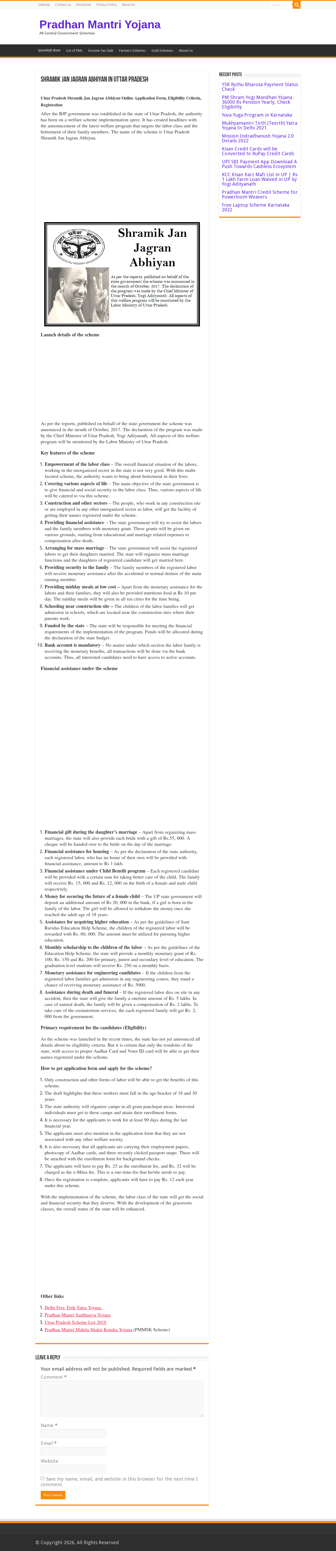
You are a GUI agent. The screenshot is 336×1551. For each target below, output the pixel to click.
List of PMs (74, 51)
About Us (128, 5)
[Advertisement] (122, 183)
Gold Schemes (162, 51)
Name (49, 1425)
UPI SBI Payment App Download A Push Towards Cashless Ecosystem (259, 164)
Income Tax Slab (100, 51)
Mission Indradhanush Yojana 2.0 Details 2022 (258, 138)
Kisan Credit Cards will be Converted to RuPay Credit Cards (258, 151)
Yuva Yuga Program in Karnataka (257, 115)
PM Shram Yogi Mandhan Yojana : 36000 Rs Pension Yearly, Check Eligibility (258, 102)
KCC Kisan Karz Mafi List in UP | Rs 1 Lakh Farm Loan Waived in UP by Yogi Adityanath (259, 179)
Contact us (63, 5)
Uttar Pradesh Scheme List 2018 (75, 1322)
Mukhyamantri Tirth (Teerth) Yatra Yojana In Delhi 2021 (259, 125)
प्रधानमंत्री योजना (49, 51)
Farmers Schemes (132, 51)
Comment (54, 1377)
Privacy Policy (107, 5)
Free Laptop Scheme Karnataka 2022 (255, 207)
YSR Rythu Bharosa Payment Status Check (260, 87)
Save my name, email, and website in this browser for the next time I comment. (119, 1481)
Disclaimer (83, 5)
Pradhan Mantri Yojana (100, 24)
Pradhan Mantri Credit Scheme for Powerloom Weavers (260, 194)
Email (49, 1443)
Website (49, 1461)
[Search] (297, 5)
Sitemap (44, 5)
